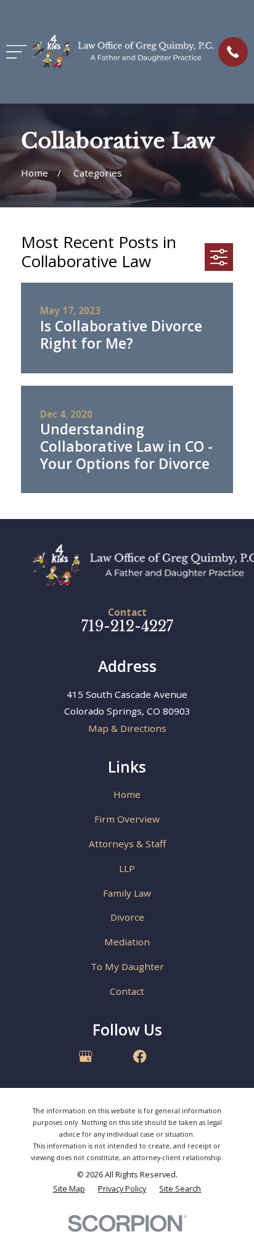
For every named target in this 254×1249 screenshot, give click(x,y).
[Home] (122, 51)
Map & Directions (127, 728)
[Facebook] (139, 1056)
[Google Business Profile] (85, 1056)
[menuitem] (69, 1189)
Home (127, 794)
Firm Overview (127, 819)
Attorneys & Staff (127, 843)
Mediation (127, 942)
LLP (127, 868)
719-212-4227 (127, 626)
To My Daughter (127, 966)
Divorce (127, 917)
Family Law (127, 893)
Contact (127, 991)
